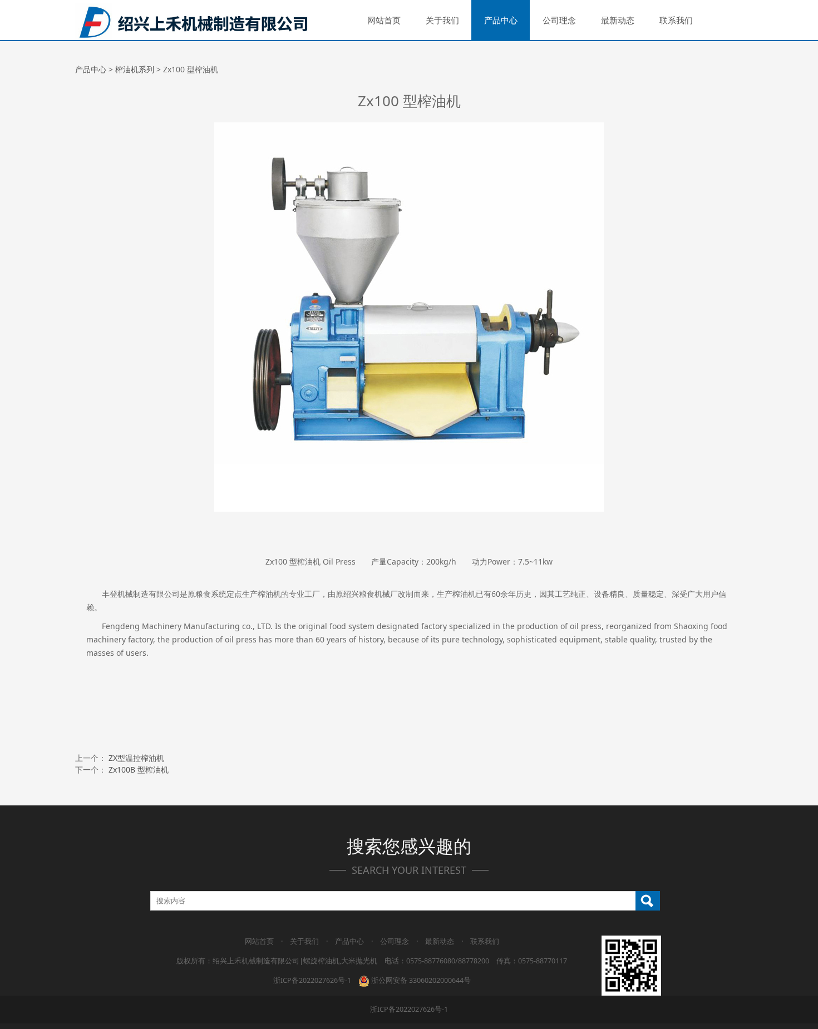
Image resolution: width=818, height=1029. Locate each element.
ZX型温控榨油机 (136, 758)
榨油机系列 (134, 69)
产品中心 (501, 20)
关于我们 (442, 20)
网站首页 (384, 20)
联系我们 (676, 20)
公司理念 (559, 20)
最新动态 (617, 20)
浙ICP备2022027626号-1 (312, 980)
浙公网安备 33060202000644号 (420, 980)
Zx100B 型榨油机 (139, 769)
